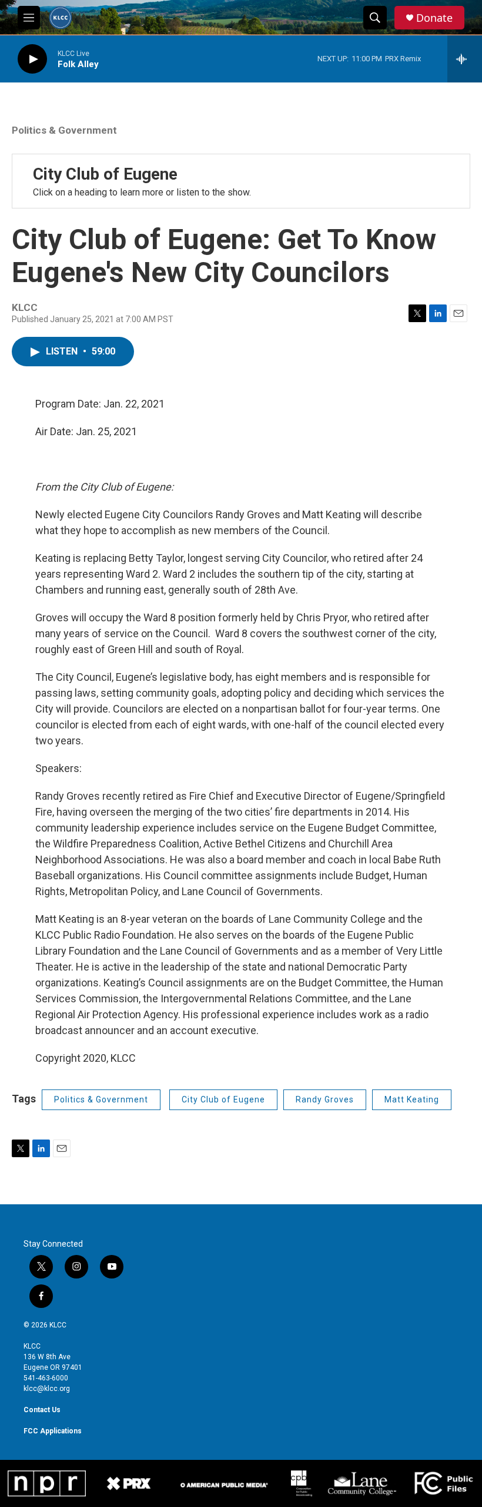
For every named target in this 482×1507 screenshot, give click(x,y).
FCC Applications (53, 1431)
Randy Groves (325, 1099)
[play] (32, 59)
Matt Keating (411, 1099)
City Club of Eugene (105, 174)
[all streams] (464, 58)
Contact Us (42, 1410)
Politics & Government (64, 130)
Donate (434, 18)
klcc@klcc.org (47, 1389)
